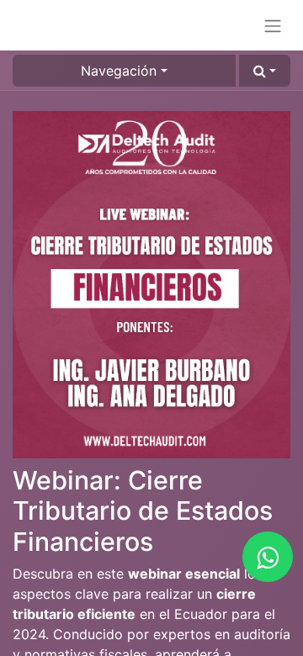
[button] (264, 71)
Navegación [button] (119, 70)
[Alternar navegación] (272, 25)
